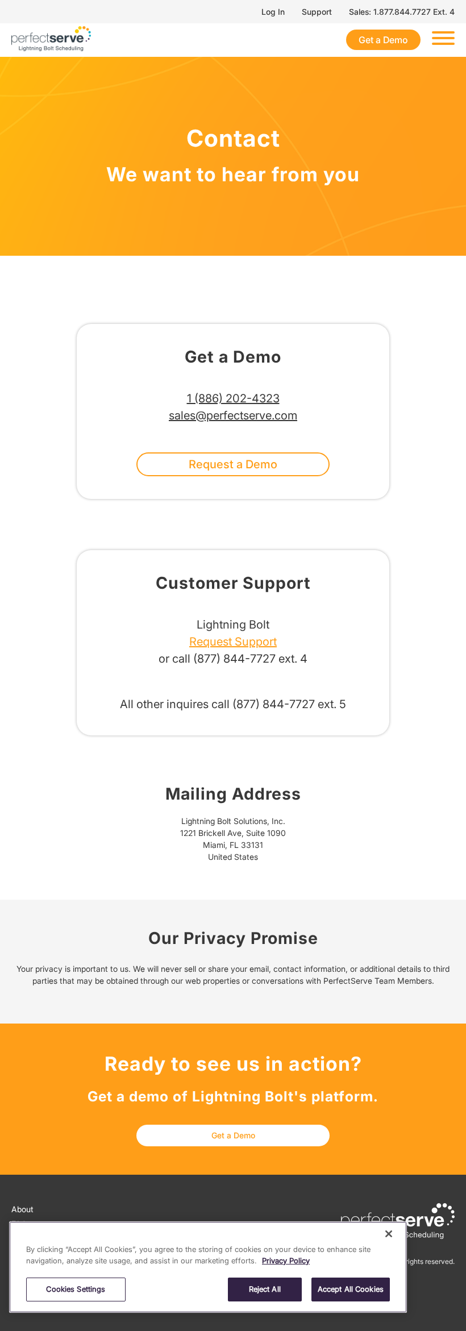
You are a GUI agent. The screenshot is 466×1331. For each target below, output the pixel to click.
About (22, 1209)
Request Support (233, 641)
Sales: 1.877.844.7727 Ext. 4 (402, 11)
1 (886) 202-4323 (233, 398)
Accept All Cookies (351, 1288)
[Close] (388, 1233)
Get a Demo (383, 39)
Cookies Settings (75, 1288)
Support (317, 11)
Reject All (265, 1288)
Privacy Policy (286, 1260)
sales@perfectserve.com (233, 415)
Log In (273, 11)
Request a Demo (233, 464)
